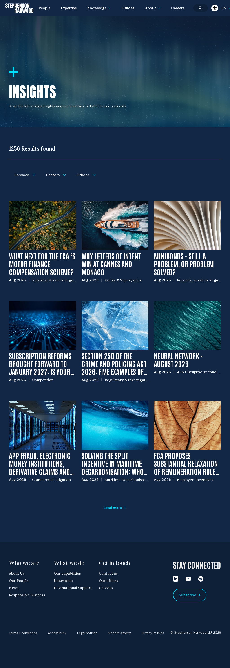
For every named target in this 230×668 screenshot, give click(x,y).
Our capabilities (67, 573)
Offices (128, 8)
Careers (177, 8)
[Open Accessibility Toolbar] (214, 8)
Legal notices (87, 633)
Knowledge (99, 11)
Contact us (108, 573)
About (155, 11)
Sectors (58, 178)
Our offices (108, 580)
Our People (18, 580)
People (44, 8)
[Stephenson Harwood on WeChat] (200, 579)
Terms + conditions (23, 633)
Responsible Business (27, 595)
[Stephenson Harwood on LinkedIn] (175, 579)
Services (27, 178)
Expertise (69, 8)
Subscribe (187, 595)
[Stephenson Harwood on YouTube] (188, 579)
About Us (17, 573)
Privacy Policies (153, 633)
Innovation (63, 580)
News (14, 587)
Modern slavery (119, 633)
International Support (73, 587)
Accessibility (57, 633)
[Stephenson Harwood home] (19, 16)
